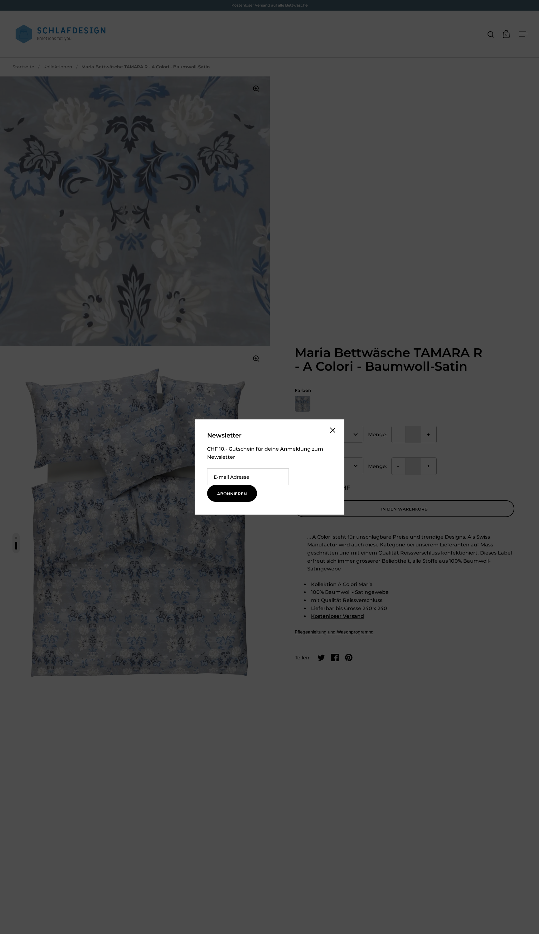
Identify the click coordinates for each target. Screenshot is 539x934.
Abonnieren (232, 493)
